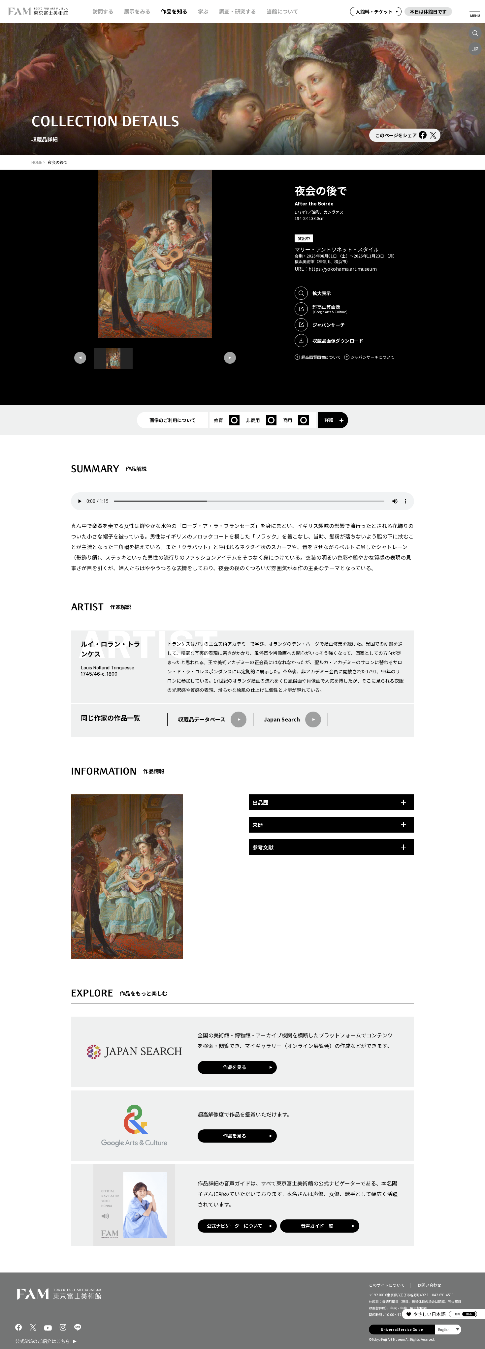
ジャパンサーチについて (372, 357)
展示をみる (137, 11)
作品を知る (174, 11)
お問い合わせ (429, 1285)
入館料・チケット (374, 11)
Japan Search (282, 719)
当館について (282, 11)
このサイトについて (386, 1285)
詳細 (329, 419)
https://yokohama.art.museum (342, 268)
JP (475, 49)
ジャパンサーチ (328, 325)
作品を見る (234, 1067)
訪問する (102, 11)
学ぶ (203, 11)
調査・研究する (237, 11)
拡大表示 (321, 293)
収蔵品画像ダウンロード (337, 340)
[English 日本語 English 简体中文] (448, 1329)
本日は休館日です (428, 11)
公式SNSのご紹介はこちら (42, 1341)
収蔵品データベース (201, 719)
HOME (36, 162)
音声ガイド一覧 (317, 1225)
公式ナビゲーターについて (234, 1225)
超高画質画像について (321, 357)
